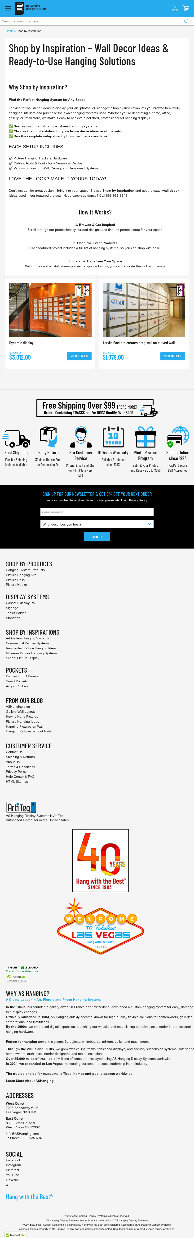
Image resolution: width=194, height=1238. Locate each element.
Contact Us (14, 752)
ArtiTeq (58, 816)
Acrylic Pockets (17, 686)
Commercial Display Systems (27, 643)
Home (10, 31)
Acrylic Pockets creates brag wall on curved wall (139, 342)
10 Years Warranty (113, 452)
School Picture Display (22, 658)
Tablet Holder (16, 613)
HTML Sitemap (17, 781)
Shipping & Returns (20, 757)
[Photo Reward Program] (145, 436)
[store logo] (30, 8)
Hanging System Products (25, 570)
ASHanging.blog (18, 706)
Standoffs (13, 618)
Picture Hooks (16, 584)
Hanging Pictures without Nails (28, 731)
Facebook (13, 1160)
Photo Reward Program (145, 455)
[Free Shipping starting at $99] (97, 408)
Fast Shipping (16, 452)
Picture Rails (15, 580)
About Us (13, 762)
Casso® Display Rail (21, 603)
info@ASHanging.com (22, 1134)
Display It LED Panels (22, 676)
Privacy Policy (138, 500)
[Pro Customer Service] (81, 436)
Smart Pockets (17, 681)
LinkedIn (12, 1180)
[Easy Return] (48, 436)
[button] (175, 8)
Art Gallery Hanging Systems (27, 638)
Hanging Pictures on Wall (24, 726)
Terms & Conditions (20, 767)
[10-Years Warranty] (113, 436)
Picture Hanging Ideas (22, 721)
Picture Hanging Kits (21, 575)
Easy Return (48, 452)
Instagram (13, 1165)
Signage (12, 608)
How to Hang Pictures (22, 716)
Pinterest (12, 1170)
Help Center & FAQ (20, 776)
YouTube (12, 1175)
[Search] (186, 21)
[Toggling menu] (8, 8)
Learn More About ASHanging (30, 1081)
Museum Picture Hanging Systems (31, 653)
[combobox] (97, 21)
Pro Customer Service (81, 455)
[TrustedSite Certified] (16, 978)
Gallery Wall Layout (20, 711)
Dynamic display (21, 342)
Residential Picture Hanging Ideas (31, 648)
